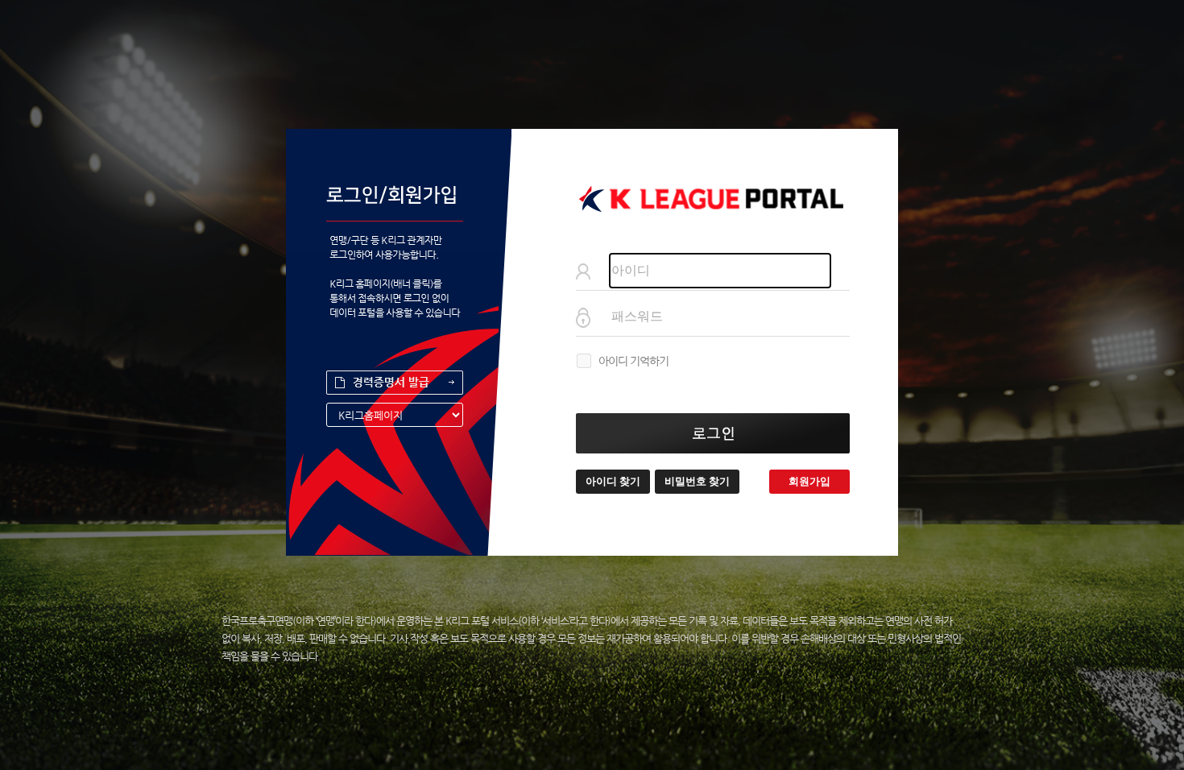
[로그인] (713, 433)
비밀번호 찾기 (697, 481)
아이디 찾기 (613, 481)
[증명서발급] (394, 383)
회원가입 (809, 481)
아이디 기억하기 (633, 360)
